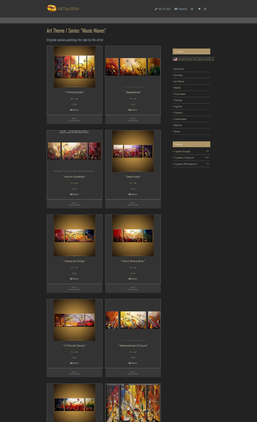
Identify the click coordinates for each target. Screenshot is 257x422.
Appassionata (133, 92)
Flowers (178, 112)
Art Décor (179, 81)
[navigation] (193, 59)
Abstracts (179, 69)
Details (75, 110)
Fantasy (178, 100)
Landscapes (180, 119)
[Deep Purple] (133, 151)
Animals (178, 75)
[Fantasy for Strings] (74, 235)
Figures (178, 106)
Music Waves (74, 120)
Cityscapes (180, 94)
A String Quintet (75, 92)
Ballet (177, 87)
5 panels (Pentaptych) (185, 164)
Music (74, 118)
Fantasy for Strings (74, 261)
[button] (205, 8)
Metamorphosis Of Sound (133, 345)
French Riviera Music (133, 261)
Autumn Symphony (74, 176)
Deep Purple (133, 176)
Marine (178, 125)
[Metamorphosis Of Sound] (133, 320)
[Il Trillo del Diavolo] (74, 320)
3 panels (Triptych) (184, 157)
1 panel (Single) (182, 151)
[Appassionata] (133, 67)
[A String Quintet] (74, 67)
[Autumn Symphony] (74, 151)
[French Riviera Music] (133, 235)
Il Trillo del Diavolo (74, 345)
